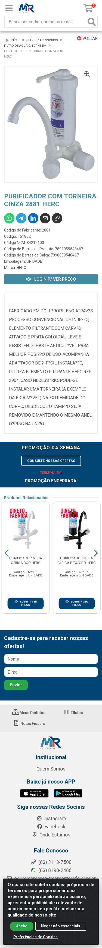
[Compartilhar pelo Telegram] (21, 218)
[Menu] (9, 8)
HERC (21, 267)
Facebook (55, 826)
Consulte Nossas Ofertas (51, 461)
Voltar (89, 38)
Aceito (21, 926)
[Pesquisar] (91, 21)
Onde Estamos (54, 835)
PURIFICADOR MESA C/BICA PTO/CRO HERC (76, 560)
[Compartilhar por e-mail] (45, 218)
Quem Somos (51, 769)
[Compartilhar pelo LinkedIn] (33, 218)
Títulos (76, 713)
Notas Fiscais (32, 723)
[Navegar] (6, 553)
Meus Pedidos (32, 713)
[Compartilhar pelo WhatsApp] (9, 218)
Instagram (54, 818)
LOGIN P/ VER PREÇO (54, 279)
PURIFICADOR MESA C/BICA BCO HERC (25, 560)
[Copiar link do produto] (57, 218)
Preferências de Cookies (35, 937)
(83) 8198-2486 (54, 870)
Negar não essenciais (60, 926)
